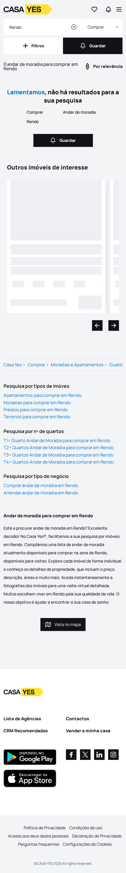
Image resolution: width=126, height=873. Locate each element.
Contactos (77, 719)
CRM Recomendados (26, 731)
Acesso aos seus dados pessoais (38, 836)
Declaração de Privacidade (97, 836)
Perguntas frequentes (38, 844)
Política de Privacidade (45, 827)
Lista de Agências (22, 719)
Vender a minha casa (88, 731)
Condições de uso (85, 827)
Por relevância (107, 66)
